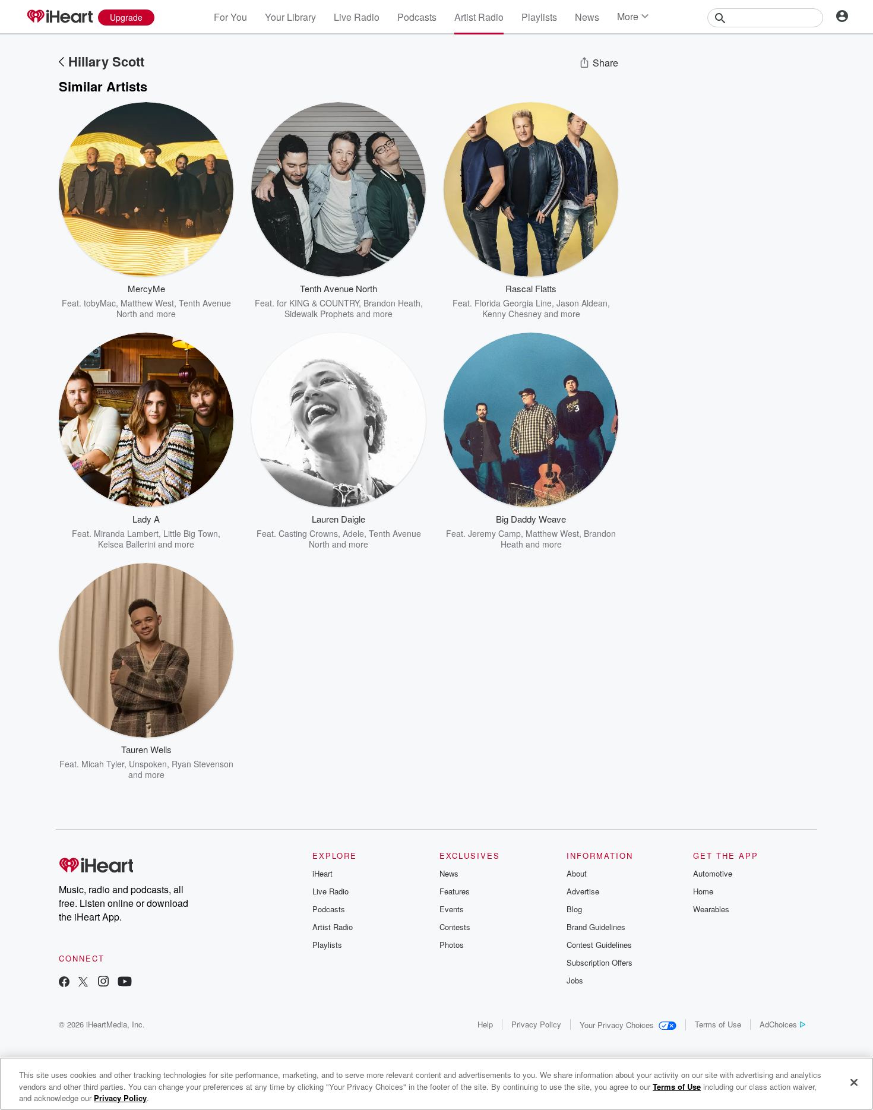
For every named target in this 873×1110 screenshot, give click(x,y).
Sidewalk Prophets (319, 314)
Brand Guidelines (596, 926)
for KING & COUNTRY (318, 303)
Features (454, 891)
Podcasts (416, 17)
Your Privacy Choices (617, 1024)
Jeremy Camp (494, 533)
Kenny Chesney (512, 314)
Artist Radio (479, 17)
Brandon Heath (391, 303)
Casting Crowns (308, 533)
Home (703, 891)
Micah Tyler (102, 764)
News (587, 17)
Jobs (575, 980)
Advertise (583, 891)
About (577, 873)
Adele (353, 533)
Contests (454, 926)
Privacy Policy (536, 1024)
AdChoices (778, 1024)
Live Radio (356, 17)
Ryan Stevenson (202, 764)
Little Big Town (190, 533)
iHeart (322, 873)
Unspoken (148, 764)
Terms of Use (718, 1024)
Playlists (539, 17)
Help (485, 1024)
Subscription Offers (599, 962)
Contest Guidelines (599, 944)
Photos (451, 944)
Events (451, 909)
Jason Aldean (582, 303)
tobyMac (100, 303)
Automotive (712, 873)
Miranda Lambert (126, 533)
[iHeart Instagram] (103, 982)
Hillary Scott (106, 61)
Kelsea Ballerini (127, 544)
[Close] (854, 1082)
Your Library (290, 17)
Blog (574, 909)
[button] (215, 301)
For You (230, 17)
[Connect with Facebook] (64, 982)
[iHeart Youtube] (125, 982)
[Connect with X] (83, 982)
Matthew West (147, 303)
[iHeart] (59, 17)
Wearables (711, 909)
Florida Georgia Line (513, 303)
